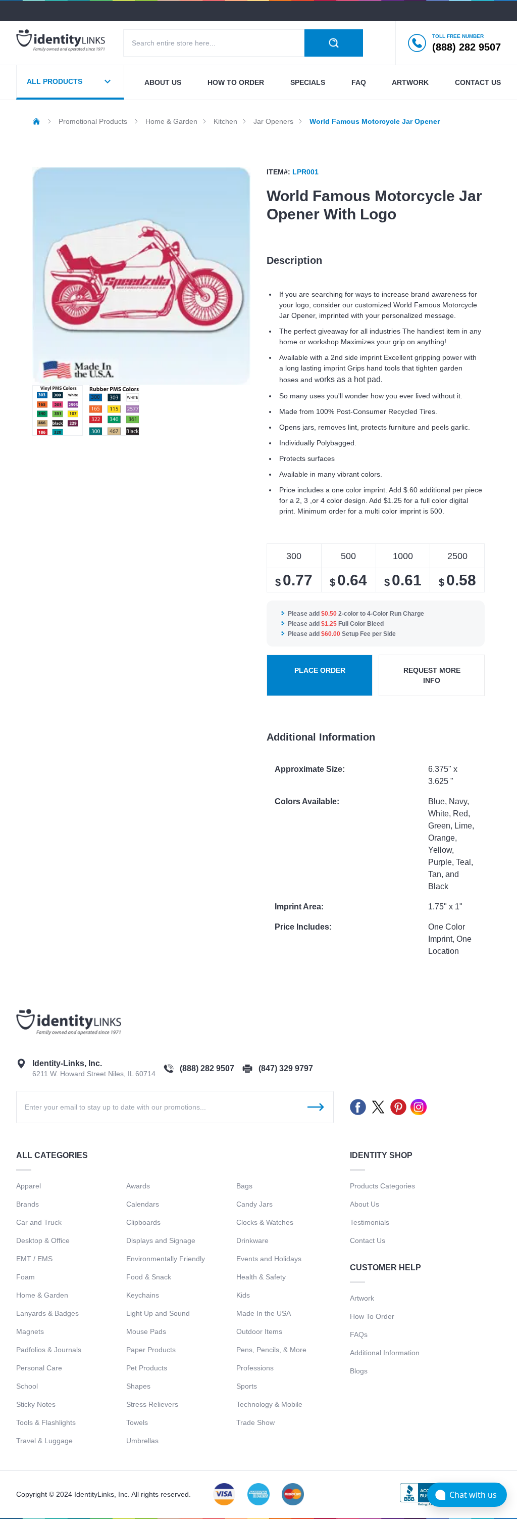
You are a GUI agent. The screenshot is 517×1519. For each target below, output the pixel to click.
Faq (358, 82)
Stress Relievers (152, 1404)
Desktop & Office (43, 1240)
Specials (307, 82)
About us (162, 82)
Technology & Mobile (269, 1404)
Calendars (142, 1204)
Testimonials (369, 1222)
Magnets (30, 1331)
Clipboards (143, 1222)
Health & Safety (261, 1277)
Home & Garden (42, 1295)
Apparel (28, 1186)
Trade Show (255, 1422)
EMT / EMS (34, 1259)
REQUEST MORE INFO (431, 675)
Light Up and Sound (158, 1313)
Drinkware (252, 1240)
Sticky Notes (36, 1404)
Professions (255, 1368)
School (27, 1386)
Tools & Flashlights (46, 1422)
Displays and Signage (160, 1240)
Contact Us (367, 1240)
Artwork (410, 82)
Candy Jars (254, 1204)
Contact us (478, 82)
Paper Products (151, 1350)
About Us (364, 1204)
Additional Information (385, 1353)
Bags (244, 1186)
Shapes (138, 1386)
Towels (137, 1422)
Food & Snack (148, 1277)
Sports (246, 1386)
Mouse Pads (146, 1331)
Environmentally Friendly (165, 1259)
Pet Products (146, 1368)
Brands (27, 1204)
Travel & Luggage (44, 1441)
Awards (138, 1186)
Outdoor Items (259, 1331)
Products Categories (382, 1186)
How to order (236, 82)
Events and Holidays (268, 1259)
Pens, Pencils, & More (271, 1350)
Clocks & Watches (264, 1222)
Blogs (359, 1371)
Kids (243, 1295)
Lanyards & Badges (47, 1313)
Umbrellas (142, 1441)
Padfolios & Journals (48, 1350)
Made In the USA (263, 1313)
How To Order (372, 1316)
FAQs (359, 1334)
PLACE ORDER (319, 670)
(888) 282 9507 (207, 1068)
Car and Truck (39, 1222)
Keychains (142, 1295)
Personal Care (39, 1368)
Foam (25, 1277)
